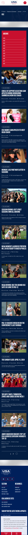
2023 (4, 46)
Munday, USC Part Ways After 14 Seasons (13, 171)
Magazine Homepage (11, 11)
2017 (4, 61)
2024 (4, 43)
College (3, 487)
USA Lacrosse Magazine (7, 504)
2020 (4, 53)
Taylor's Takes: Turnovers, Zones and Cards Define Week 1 (13, 395)
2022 (4, 48)
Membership (17, 492)
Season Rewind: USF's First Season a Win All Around (11, 211)
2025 (4, 40)
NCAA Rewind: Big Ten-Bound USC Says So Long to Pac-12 (13, 286)
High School (4, 489)
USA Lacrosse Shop (6, 506)
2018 (4, 58)
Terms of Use (15, 528)
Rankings (17, 487)
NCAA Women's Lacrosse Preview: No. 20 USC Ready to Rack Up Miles (14, 247)
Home (4, 11)
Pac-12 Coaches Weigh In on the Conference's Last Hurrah (13, 324)
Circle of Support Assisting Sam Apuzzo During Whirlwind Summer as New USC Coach (14, 93)
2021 (4, 51)
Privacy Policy (8, 528)
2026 (4, 38)
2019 (4, 56)
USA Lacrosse (5, 502)
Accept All (6, 533)
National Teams (5, 494)
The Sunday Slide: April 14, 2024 (13, 360)
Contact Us (17, 489)
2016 (4, 63)
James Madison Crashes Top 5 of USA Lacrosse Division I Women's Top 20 (14, 436)
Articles (19, 11)
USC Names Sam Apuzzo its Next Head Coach (13, 131)
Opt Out (16, 533)
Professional (5, 492)
